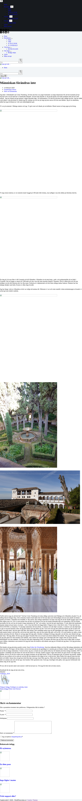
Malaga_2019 (5, 673)
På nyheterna (5, 748)
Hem (5, 36)
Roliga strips (12, 52)
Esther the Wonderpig (37, 647)
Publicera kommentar (7, 740)
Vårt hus (6, 47)
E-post (3, 714)
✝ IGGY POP (12, 43)
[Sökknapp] (20, 61)
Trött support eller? (8, 796)
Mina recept (8, 56)
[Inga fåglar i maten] (5, 776)
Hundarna (7, 38)
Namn (3, 711)
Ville (9, 41)
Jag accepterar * (12, 737)
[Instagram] (1, 33)
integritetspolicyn (16, 737)
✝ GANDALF (13, 45)
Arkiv (6, 54)
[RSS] (6, 33)
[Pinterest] (3, 33)
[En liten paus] (5, 760)
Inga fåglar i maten (8, 780)
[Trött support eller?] (5, 792)
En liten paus (5, 764)
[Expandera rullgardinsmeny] (12, 38)
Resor (14, 89)
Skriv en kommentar (10, 91)
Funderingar (8, 89)
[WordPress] (8, 33)
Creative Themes (32, 800)
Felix (9, 40)
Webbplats (3, 718)
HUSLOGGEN (13, 49)
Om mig (6, 51)
